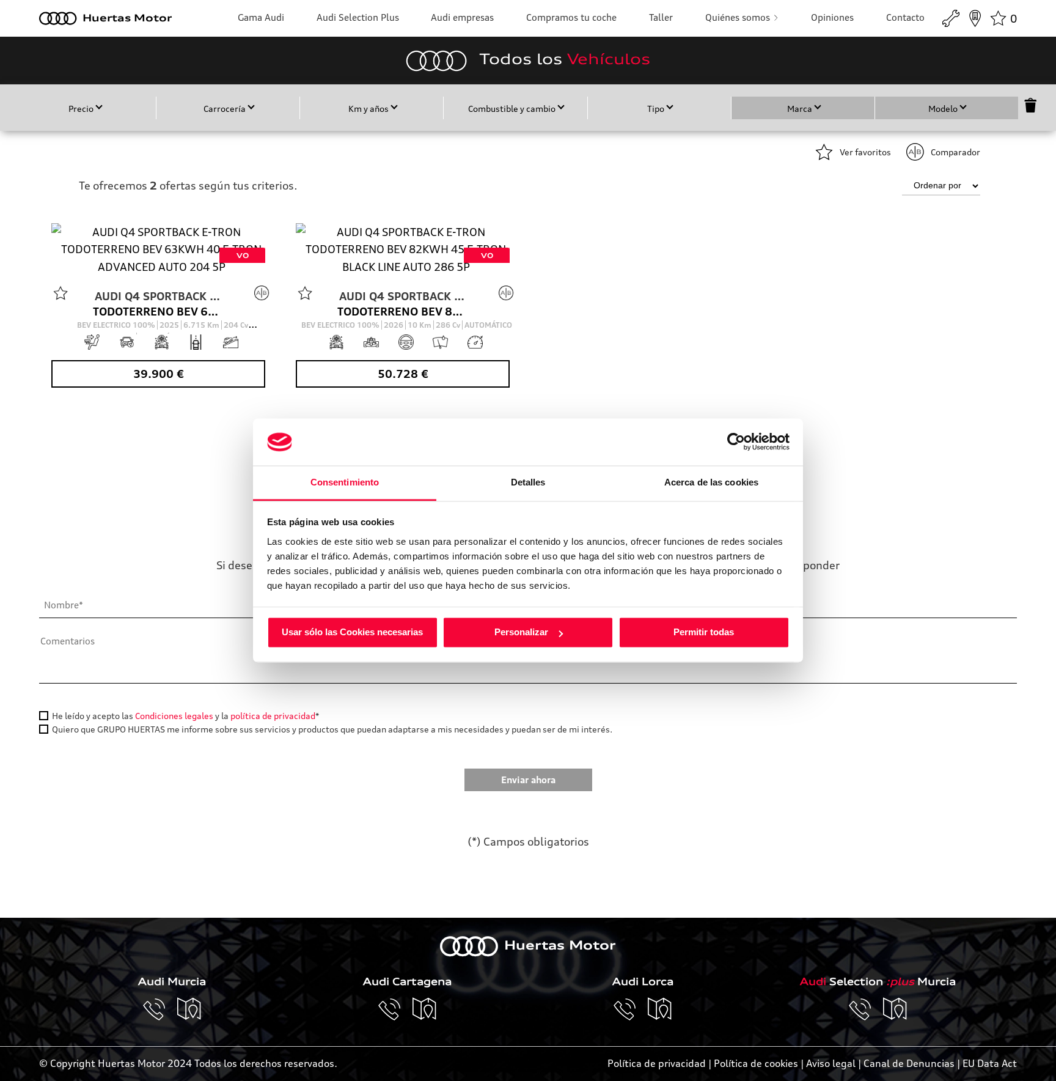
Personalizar (521, 632)
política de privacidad (272, 715)
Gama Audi (261, 17)
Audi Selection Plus (358, 17)
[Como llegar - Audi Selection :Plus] (895, 1009)
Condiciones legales (174, 715)
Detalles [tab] (528, 482)
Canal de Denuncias (909, 1063)
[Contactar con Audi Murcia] (160, 1009)
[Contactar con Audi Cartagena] (395, 1009)
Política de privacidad (656, 1063)
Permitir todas (703, 632)
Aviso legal (831, 1063)
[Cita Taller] (950, 18)
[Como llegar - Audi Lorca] (660, 1009)
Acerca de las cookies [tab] (711, 482)
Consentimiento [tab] (344, 482)
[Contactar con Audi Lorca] (631, 1009)
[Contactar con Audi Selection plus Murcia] (866, 1009)
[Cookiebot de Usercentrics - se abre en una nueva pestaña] (736, 442)
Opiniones (832, 17)
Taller (661, 17)
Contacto (905, 17)
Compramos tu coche (571, 17)
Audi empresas (462, 17)
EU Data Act (990, 1063)
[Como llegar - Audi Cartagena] (425, 1009)
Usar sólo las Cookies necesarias (352, 632)
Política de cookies (756, 1063)
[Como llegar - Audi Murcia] (189, 1009)
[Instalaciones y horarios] (975, 18)
